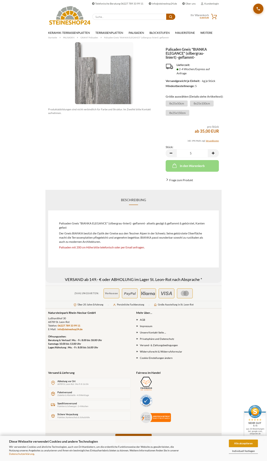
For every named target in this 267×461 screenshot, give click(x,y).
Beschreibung (133, 200)
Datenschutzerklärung (21, 453)
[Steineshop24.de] (67, 15)
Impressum (146, 326)
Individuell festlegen (243, 450)
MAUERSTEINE (185, 32)
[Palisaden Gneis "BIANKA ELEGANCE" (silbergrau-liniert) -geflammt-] (104, 73)
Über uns (190, 3)
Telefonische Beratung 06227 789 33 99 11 (119, 3)
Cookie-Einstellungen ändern (156, 357)
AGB (142, 319)
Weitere (206, 32)
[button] (171, 153)
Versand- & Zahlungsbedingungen (159, 345)
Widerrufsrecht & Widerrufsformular (161, 351)
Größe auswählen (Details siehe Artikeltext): (192, 96)
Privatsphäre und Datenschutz (157, 338)
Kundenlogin (211, 3)
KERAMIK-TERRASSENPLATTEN (69, 32)
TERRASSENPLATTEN (109, 32)
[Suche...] (170, 17)
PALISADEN (136, 32)
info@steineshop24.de (164, 3)
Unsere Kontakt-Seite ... (153, 332)
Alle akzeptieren (243, 443)
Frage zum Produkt (181, 180)
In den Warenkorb (192, 166)
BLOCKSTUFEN (159, 32)
